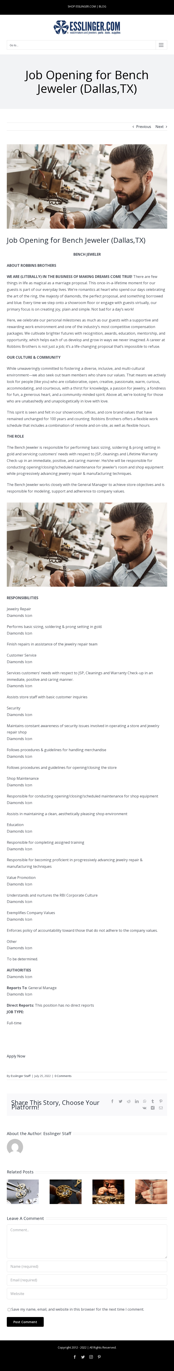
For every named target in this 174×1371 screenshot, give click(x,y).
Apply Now (16, 1056)
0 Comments (63, 1076)
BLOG (102, 6)
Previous (143, 126)
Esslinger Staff (21, 1076)
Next (159, 126)
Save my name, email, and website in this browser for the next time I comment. (77, 1309)
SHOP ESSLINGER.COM (82, 6)
